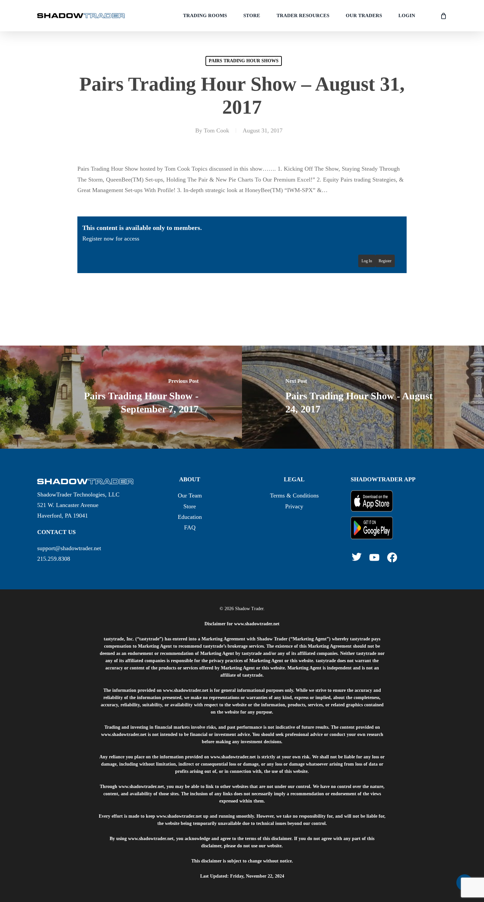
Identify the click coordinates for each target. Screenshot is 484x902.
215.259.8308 (53, 558)
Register (385, 261)
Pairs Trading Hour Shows (244, 60)
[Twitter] (357, 557)
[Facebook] (392, 557)
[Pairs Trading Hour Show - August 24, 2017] (363, 397)
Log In (367, 261)
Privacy (294, 506)
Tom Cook (216, 130)
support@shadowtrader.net (69, 548)
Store (189, 506)
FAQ (190, 527)
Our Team (190, 495)
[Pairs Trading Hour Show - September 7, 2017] (121, 397)
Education (190, 517)
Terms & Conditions (294, 495)
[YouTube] (374, 557)
